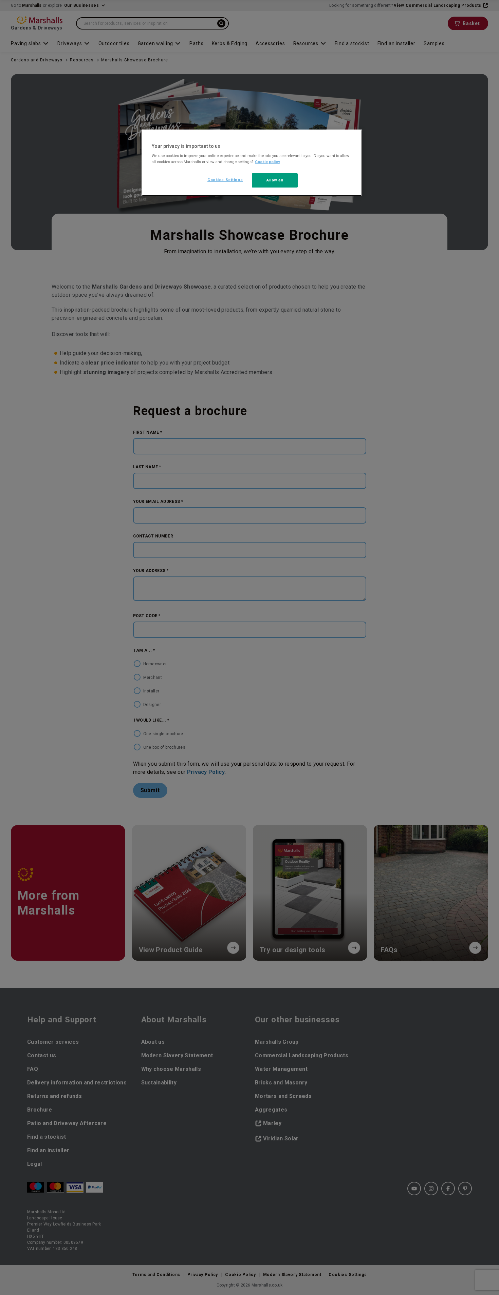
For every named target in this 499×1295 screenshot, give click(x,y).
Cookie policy (267, 161)
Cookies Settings (225, 179)
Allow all (274, 180)
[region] (252, 163)
